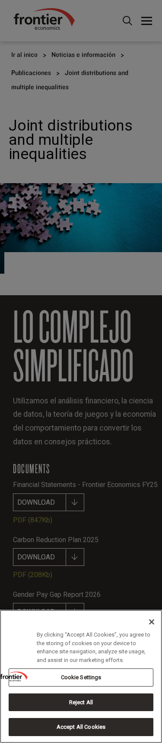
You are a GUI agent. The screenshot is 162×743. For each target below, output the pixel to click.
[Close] (151, 621)
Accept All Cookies (81, 727)
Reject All (81, 702)
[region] (81, 676)
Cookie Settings (81, 677)
